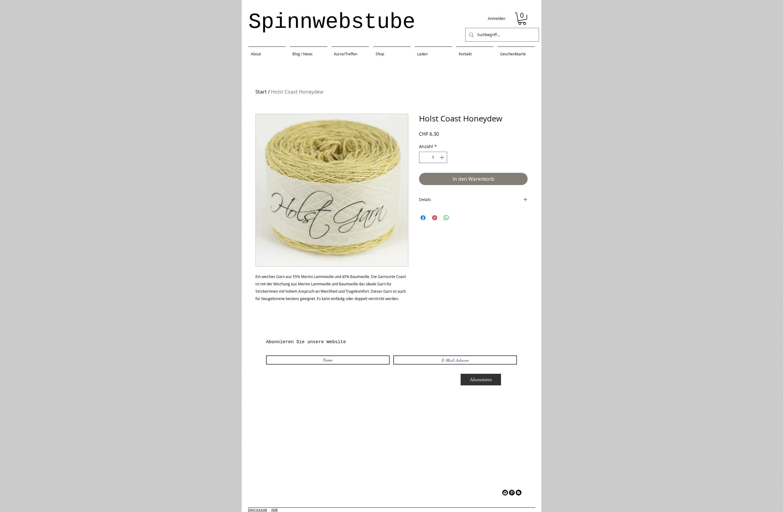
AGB (274, 510)
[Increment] (442, 157)
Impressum (257, 510)
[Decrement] (424, 157)
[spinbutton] (433, 157)
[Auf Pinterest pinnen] (434, 217)
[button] (522, 19)
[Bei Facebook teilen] (423, 217)
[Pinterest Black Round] (512, 492)
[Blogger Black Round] (518, 492)
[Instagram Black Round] (505, 492)
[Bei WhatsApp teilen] (446, 217)
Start (261, 91)
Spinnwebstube (331, 22)
